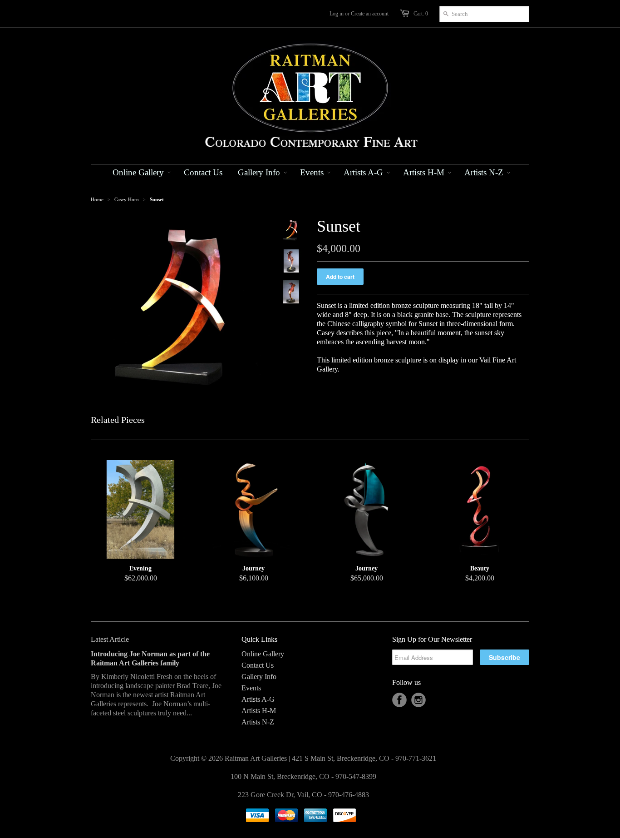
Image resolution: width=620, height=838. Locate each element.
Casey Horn (126, 199)
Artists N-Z (257, 722)
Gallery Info (258, 676)
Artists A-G (258, 699)
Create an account (370, 13)
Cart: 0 (420, 13)
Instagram (418, 700)
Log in (337, 13)
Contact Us (257, 665)
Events (251, 688)
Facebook (399, 700)
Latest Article (110, 639)
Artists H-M (258, 710)
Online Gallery (262, 654)
